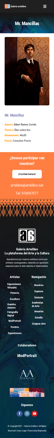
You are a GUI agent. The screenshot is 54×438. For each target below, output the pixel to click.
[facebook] (20, 414)
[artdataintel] (27, 389)
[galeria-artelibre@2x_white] (15, 5)
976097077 (30, 193)
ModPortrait (27, 355)
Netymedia (42, 430)
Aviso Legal (21, 430)
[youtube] (35, 414)
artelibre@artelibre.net (27, 185)
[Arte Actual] (27, 366)
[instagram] (27, 414)
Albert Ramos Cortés (25, 124)
